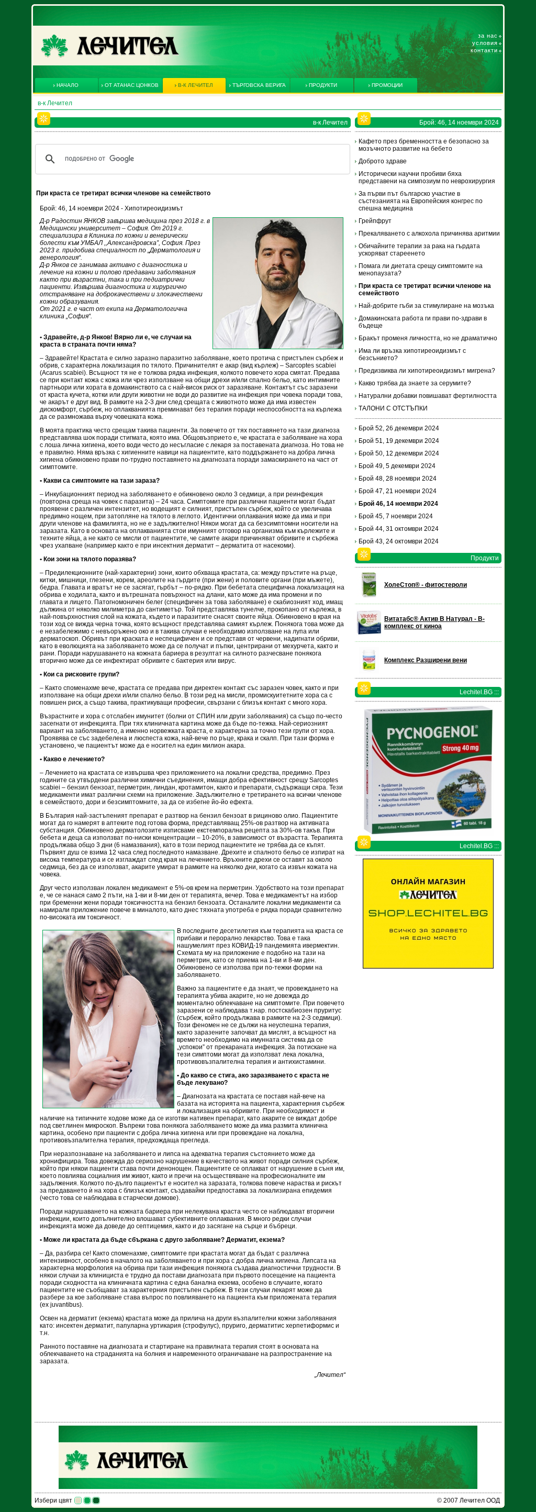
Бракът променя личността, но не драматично (428, 338)
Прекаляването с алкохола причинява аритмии (429, 233)
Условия (485, 43)
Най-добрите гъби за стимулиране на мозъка (426, 305)
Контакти (484, 50)
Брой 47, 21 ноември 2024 (398, 491)
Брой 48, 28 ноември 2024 (398, 478)
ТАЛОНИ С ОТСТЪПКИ (393, 408)
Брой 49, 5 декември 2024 (397, 466)
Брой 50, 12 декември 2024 (399, 453)
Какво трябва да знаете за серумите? (415, 383)
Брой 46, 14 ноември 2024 (398, 503)
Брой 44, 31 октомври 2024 (399, 528)
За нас (488, 35)
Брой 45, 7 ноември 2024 (396, 516)
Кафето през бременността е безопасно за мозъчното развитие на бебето (424, 145)
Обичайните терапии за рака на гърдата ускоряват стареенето (419, 249)
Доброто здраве (383, 161)
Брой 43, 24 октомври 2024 (399, 541)
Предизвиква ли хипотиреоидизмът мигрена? (427, 370)
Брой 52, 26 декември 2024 (399, 428)
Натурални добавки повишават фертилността (428, 395)
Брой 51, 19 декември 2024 (399, 440)
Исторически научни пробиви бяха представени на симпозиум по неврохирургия (427, 177)
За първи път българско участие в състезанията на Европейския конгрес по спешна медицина (421, 201)
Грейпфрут (375, 221)
